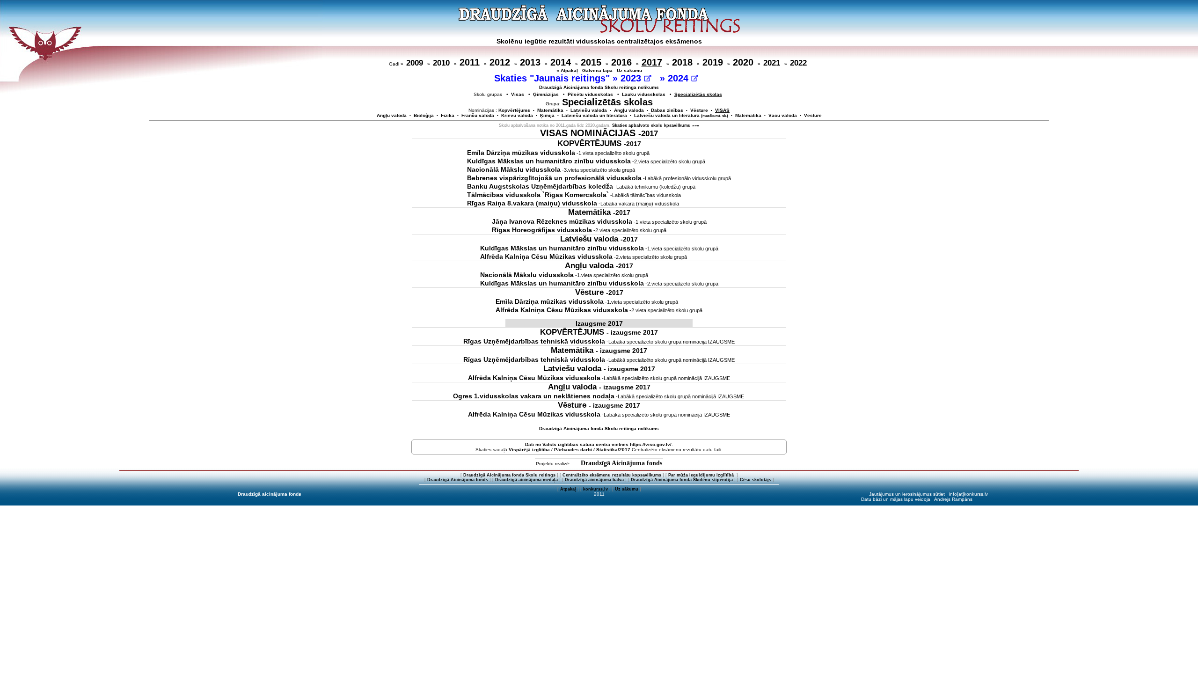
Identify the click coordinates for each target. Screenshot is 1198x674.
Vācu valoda (782, 115)
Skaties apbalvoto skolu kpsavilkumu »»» (655, 125)
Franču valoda (477, 115)
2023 (632, 78)
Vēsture (699, 110)
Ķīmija (547, 115)
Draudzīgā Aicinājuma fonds (621, 463)
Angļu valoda (629, 110)
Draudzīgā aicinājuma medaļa (526, 479)
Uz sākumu (629, 70)
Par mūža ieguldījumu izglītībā (701, 475)
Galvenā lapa (597, 70)
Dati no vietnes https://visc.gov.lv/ (598, 444)
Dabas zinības (667, 110)
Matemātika (550, 110)
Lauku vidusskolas (643, 94)
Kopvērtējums (514, 110)
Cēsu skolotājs (755, 479)
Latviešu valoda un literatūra (594, 115)
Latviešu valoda (588, 110)
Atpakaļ (568, 489)
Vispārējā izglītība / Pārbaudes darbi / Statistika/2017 (569, 449)
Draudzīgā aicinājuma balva (594, 479)
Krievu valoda (517, 115)
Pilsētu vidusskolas (590, 94)
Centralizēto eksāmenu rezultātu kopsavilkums (611, 475)
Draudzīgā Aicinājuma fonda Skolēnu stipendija (682, 479)
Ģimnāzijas (546, 94)
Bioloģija (424, 115)
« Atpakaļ (567, 70)
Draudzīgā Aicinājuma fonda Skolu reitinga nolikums (599, 87)
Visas (517, 94)
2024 (679, 78)
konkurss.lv (595, 489)
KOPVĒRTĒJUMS (599, 143)
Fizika (447, 115)
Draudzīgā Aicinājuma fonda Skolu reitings (509, 475)
